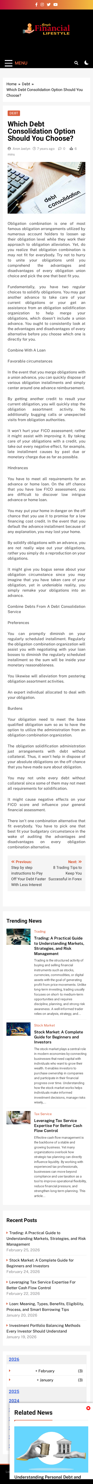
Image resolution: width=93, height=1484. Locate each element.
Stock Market (44, 1025)
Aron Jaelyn (21, 149)
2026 (14, 1359)
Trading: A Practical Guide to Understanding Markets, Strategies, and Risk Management (59, 946)
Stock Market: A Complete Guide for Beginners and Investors (58, 1037)
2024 (14, 1401)
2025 (14, 1391)
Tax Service (43, 1114)
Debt (14, 113)
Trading (40, 931)
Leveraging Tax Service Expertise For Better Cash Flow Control (58, 1125)
